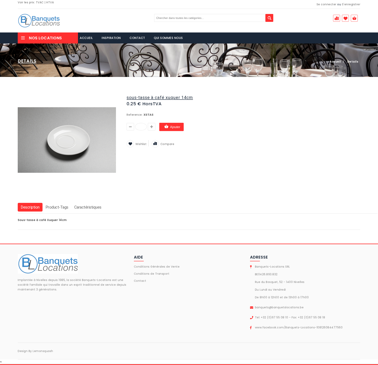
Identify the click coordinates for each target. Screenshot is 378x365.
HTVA (50, 2)
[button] (112, 94)
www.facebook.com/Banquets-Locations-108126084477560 (299, 327)
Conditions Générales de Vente (157, 267)
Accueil (335, 62)
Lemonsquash (43, 351)
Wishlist (140, 144)
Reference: (135, 115)
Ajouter (175, 127)
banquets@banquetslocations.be (279, 307)
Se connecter (326, 4)
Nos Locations (45, 38)
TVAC (40, 2)
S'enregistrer (351, 4)
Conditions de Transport (152, 274)
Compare (167, 144)
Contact (140, 281)
